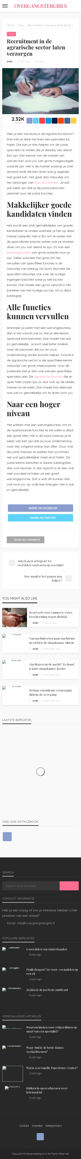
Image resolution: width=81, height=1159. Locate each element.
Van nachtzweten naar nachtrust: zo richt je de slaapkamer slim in (52, 640)
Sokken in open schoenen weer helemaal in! (47, 1090)
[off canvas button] (5, 6)
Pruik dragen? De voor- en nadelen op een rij (52, 971)
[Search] (75, 6)
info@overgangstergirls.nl (36, 923)
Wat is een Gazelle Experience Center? (52, 1068)
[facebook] (7, 837)
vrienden (37, 1125)
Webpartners (53, 1125)
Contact (24, 1125)
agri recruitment (46, 182)
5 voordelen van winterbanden (46, 949)
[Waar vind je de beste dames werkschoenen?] (12, 1047)
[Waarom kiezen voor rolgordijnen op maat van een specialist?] (12, 1027)
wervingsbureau (19, 252)
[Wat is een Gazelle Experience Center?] (12, 1074)
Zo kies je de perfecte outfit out (47, 990)
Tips (11, 34)
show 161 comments (27, 539)
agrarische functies (48, 376)
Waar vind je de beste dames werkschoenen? (45, 1049)
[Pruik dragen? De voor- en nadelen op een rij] (12, 969)
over (10, 61)
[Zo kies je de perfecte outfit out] (12, 989)
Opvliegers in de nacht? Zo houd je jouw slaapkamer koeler (51, 666)
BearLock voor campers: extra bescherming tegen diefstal (50, 614)
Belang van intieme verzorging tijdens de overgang (50, 692)
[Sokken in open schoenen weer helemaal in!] (12, 1088)
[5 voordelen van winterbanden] (12, 949)
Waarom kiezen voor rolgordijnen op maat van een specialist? (51, 1029)
